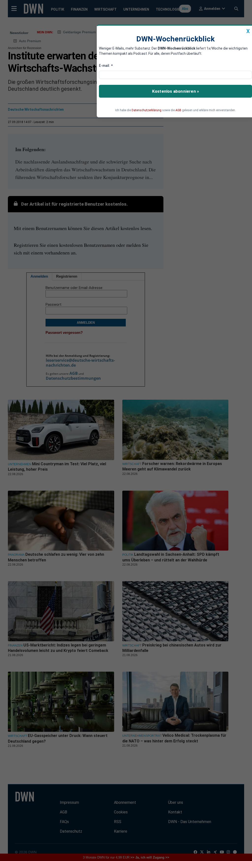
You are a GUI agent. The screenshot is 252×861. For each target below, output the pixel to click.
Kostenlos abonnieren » (175, 91)
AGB (178, 110)
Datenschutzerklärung (146, 110)
